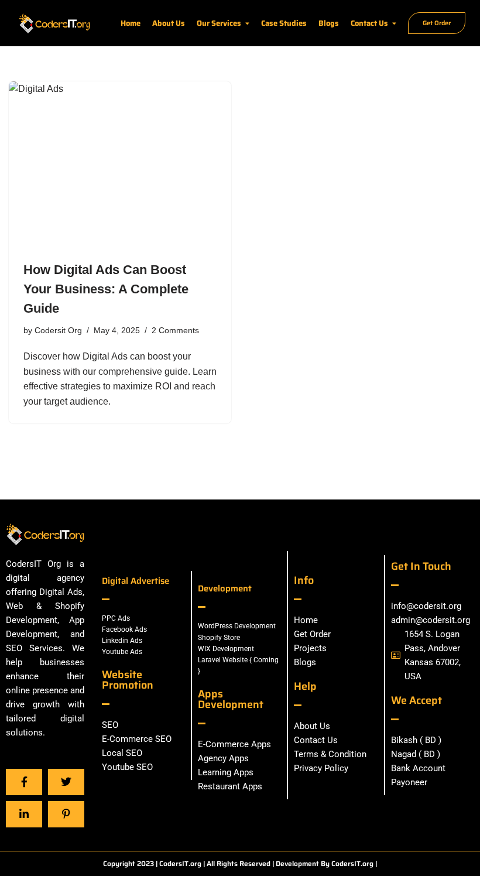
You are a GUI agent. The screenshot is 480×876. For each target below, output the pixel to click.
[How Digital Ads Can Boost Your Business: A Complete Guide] (120, 164)
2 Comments (175, 330)
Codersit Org (58, 330)
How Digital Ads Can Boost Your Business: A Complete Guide (105, 289)
